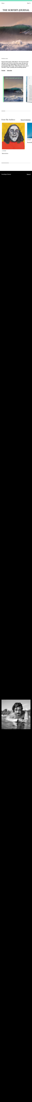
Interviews (5, 153)
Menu (2, 3)
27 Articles (4, 150)
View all (29, 174)
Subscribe (9, 70)
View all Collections (26, 119)
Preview (3, 70)
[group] (13, 90)
